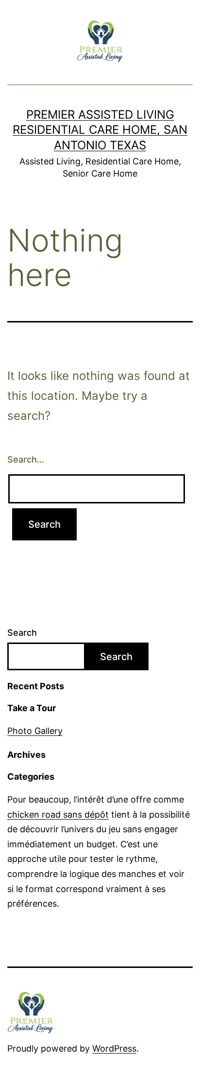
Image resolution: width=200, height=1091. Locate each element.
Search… (25, 459)
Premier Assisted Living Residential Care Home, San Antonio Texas (100, 129)
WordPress (114, 1048)
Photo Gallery (35, 731)
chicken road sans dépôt (58, 814)
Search (22, 632)
